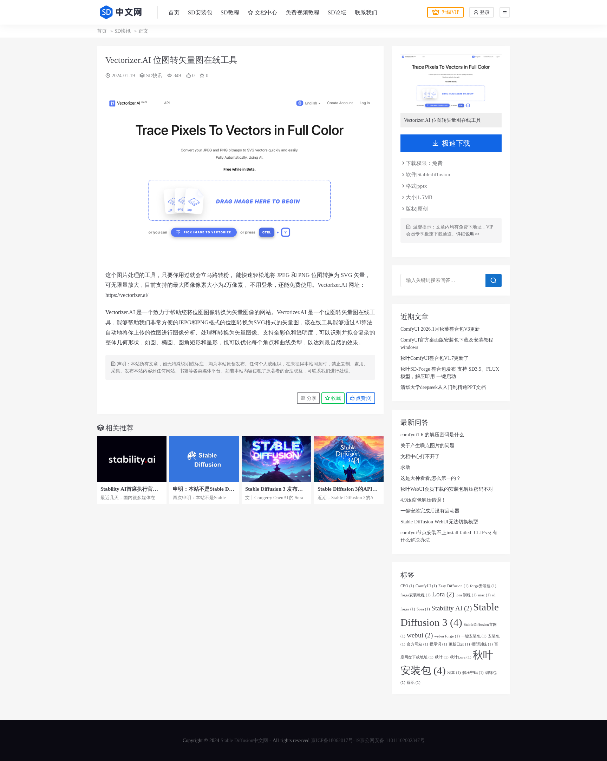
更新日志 (459, 644)
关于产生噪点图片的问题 (427, 445)
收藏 (335, 398)
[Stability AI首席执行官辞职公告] (132, 459)
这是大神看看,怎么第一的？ (430, 478)
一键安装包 (474, 636)
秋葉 (454, 673)
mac (484, 595)
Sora (423, 609)
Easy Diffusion (453, 586)
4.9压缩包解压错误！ (423, 500)
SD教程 (230, 12)
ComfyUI (426, 586)
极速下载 (456, 143)
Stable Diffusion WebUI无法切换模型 (439, 521)
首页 (174, 12)
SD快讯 (123, 31)
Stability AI (451, 608)
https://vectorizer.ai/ (126, 295)
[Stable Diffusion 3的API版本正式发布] (349, 459)
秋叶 (442, 657)
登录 (484, 12)
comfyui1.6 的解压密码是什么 (432, 434)
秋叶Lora (460, 657)
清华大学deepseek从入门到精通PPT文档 (443, 387)
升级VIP (450, 12)
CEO (407, 586)
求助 (405, 467)
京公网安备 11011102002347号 (392, 740)
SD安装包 (200, 12)
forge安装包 (483, 586)
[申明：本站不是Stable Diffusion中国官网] (204, 459)
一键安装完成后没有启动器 (429, 511)
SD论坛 (337, 12)
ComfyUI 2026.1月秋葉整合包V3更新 (440, 329)
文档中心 (265, 12)
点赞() (363, 398)
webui (420, 635)
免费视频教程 (302, 12)
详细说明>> (467, 234)
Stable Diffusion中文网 (244, 740)
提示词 (438, 644)
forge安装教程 (415, 595)
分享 (310, 398)
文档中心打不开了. (420, 456)
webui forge (447, 636)
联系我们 (366, 12)
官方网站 (417, 644)
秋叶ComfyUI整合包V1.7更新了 (434, 358)
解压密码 (473, 673)
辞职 (413, 682)
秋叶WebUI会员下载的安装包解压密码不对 (446, 489)
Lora (443, 594)
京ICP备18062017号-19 (335, 740)
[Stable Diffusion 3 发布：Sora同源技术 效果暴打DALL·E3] (276, 459)
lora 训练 (466, 595)
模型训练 (482, 644)
